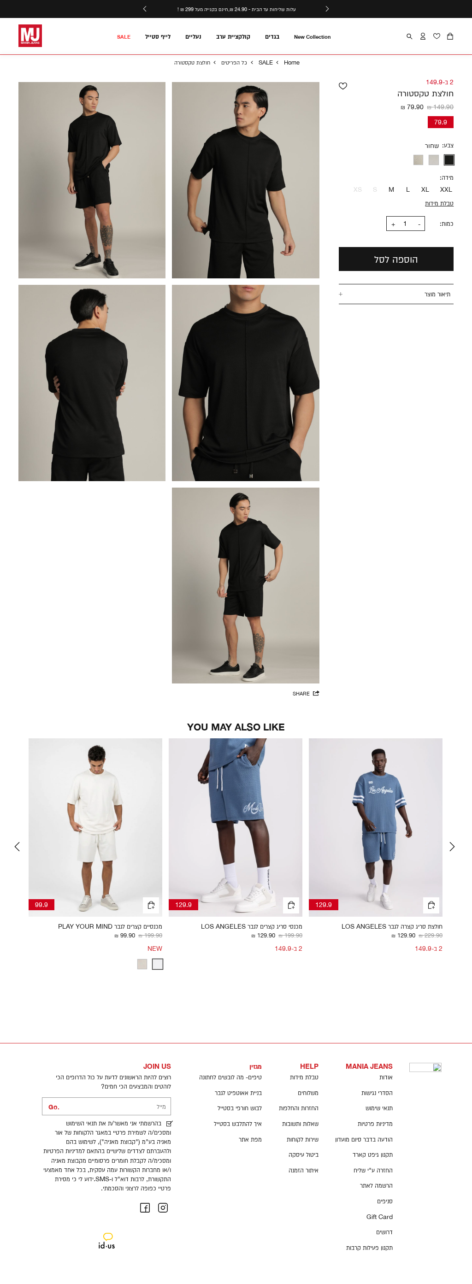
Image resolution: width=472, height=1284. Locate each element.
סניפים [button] (385, 1201)
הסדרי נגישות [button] (377, 1092)
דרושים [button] (384, 1232)
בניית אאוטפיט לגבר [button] (238, 1092)
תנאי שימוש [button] (379, 1108)
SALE (266, 62)
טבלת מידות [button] (304, 1077)
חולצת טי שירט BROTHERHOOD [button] (398, 926)
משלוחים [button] (308, 1092)
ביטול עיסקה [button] (304, 1154)
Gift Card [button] (379, 1216)
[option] (449, 160)
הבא (453, 847)
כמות (448, 223)
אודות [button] (386, 1077)
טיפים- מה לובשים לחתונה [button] (230, 1077)
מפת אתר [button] (250, 1139)
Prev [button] (327, 9)
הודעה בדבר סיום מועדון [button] (364, 1139)
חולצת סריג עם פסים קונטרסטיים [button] (122, 926)
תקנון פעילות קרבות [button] (369, 1247)
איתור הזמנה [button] (304, 1170)
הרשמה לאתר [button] (376, 1185)
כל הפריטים (234, 62)
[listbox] (399, 160)
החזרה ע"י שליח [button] (373, 1170)
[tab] (396, 294)
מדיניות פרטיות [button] (375, 1123)
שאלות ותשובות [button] (300, 1123)
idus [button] (106, 1233)
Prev (18, 847)
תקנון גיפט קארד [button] (373, 1154)
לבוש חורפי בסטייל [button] (240, 1108)
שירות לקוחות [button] (303, 1139)
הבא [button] (144, 9)
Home (292, 62)
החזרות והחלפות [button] (299, 1108)
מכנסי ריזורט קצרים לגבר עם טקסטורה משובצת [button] (245, 926)
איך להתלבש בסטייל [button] (238, 1123)
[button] (450, 36)
